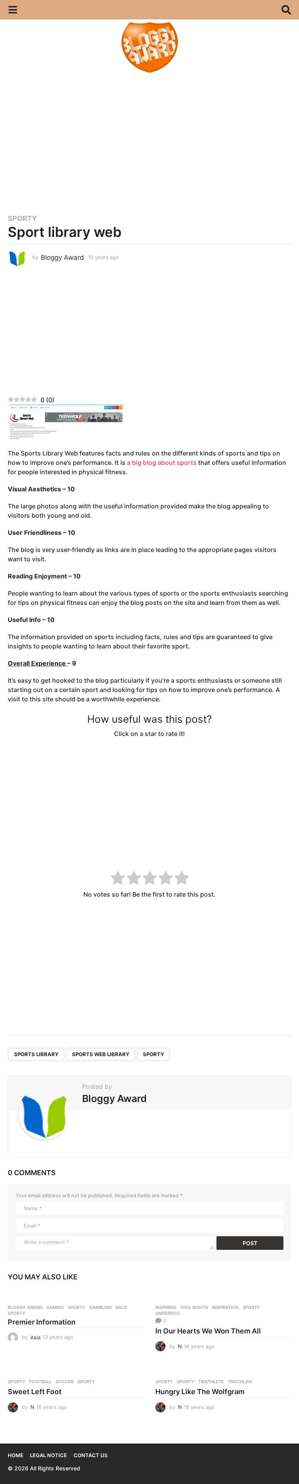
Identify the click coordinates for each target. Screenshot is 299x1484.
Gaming (55, 1307)
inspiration (225, 1307)
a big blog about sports (162, 462)
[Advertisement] (149, 140)
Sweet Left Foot (35, 1392)
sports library (36, 1054)
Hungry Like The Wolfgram (199, 1392)
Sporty (22, 219)
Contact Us (90, 1455)
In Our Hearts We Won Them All (208, 1331)
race (121, 1307)
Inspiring (165, 1307)
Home (15, 1455)
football (40, 1381)
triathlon (240, 1381)
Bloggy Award (25, 1307)
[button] (13, 10)
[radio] (118, 879)
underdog (167, 1313)
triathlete (211, 1381)
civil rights (194, 1307)
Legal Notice (48, 1455)
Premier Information (42, 1322)
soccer (65, 1381)
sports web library (100, 1054)
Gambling (100, 1307)
